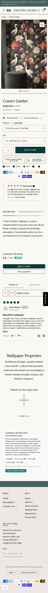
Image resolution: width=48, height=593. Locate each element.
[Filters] (11, 293)
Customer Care (9, 506)
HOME (5, 498)
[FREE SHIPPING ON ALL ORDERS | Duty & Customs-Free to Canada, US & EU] (24, 3)
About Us (29, 502)
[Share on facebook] (38, 336)
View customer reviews (16, 471)
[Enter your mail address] (20, 553)
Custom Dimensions (33, 118)
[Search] (39, 10)
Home (4, 17)
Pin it (28, 166)
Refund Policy (30, 513)
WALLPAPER (8, 502)
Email (5, 549)
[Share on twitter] (43, 336)
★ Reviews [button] (45, 299)
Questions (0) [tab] (35, 285)
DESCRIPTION (9, 212)
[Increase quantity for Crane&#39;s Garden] (11, 150)
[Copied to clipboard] (39, 166)
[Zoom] (41, 24)
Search (27, 498)
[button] (24, 191)
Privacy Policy (30, 517)
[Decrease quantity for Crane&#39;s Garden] (5, 150)
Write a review (24, 266)
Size (4, 135)
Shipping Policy (31, 510)
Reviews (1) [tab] (13, 285)
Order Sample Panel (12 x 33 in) (13, 160)
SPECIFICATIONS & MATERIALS (32, 212)
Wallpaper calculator (37, 160)
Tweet (18, 166)
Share (8, 166)
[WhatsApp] (34, 166)
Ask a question (24, 271)
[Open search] (5, 293)
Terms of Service (31, 506)
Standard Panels (12, 118)
